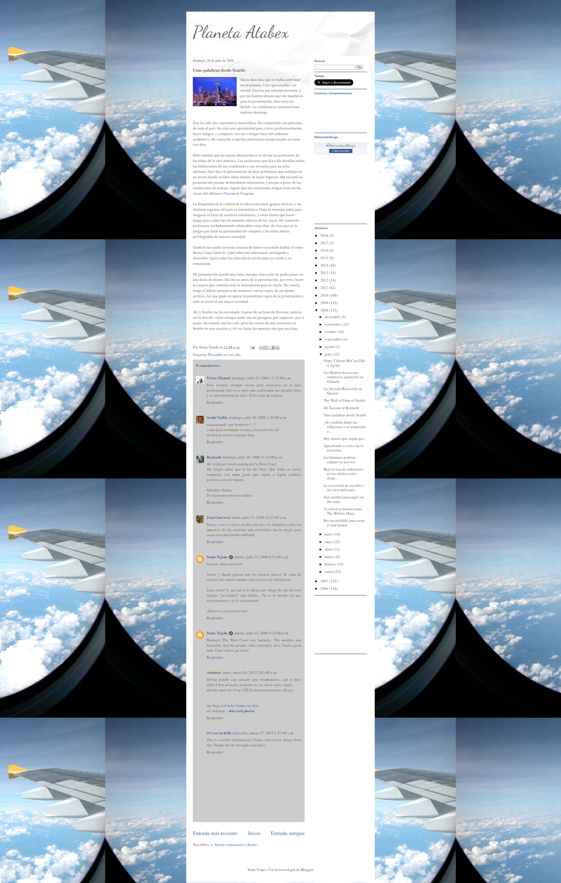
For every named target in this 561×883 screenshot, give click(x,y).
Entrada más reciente (215, 833)
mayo (329, 541)
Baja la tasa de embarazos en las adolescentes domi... (344, 474)
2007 (324, 580)
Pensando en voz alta (224, 354)
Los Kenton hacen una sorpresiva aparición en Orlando (343, 377)
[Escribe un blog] (265, 348)
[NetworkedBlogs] (340, 145)
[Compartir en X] (269, 348)
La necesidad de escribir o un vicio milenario (344, 487)
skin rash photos (241, 711)
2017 (324, 242)
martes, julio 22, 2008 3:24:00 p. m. (261, 632)
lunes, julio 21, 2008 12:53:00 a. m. (259, 517)
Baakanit (214, 457)
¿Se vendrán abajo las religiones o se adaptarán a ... (345, 427)
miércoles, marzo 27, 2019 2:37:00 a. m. (263, 732)
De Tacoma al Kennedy (342, 407)
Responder (215, 402)
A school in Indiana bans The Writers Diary (343, 511)
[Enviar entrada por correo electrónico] (252, 347)
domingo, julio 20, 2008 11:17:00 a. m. (261, 377)
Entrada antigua (288, 833)
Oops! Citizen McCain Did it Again (344, 362)
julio (329, 354)
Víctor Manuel (218, 378)
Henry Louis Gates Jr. (209, 253)
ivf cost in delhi (219, 733)
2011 (324, 287)
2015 (324, 257)
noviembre (333, 324)
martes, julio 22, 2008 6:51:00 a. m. (261, 556)
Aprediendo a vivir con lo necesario (344, 448)
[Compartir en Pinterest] (277, 348)
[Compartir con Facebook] (273, 348)
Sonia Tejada (217, 557)
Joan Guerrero (219, 517)
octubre (331, 331)
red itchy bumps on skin (239, 705)
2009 (324, 302)
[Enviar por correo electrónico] (261, 348)
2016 (324, 250)
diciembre (333, 316)
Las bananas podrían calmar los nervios (340, 459)
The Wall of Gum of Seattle (345, 400)
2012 (324, 280)
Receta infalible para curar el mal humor (344, 522)
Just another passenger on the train (344, 499)
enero (329, 571)
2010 (324, 295)
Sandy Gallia (217, 417)
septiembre (334, 339)
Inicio (254, 833)
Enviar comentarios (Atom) (236, 844)
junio (329, 534)
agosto (330, 346)
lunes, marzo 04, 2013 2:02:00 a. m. (250, 672)
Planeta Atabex (241, 31)
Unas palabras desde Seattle (345, 414)
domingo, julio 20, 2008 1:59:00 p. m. (258, 417)
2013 (324, 272)
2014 (324, 265)
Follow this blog (341, 151)
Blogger (307, 869)
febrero (331, 564)
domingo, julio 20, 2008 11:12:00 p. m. (253, 457)
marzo (330, 556)
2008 (324, 310)
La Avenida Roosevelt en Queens (343, 391)
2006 (324, 588)
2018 (324, 235)
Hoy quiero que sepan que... (345, 438)
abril (329, 549)
